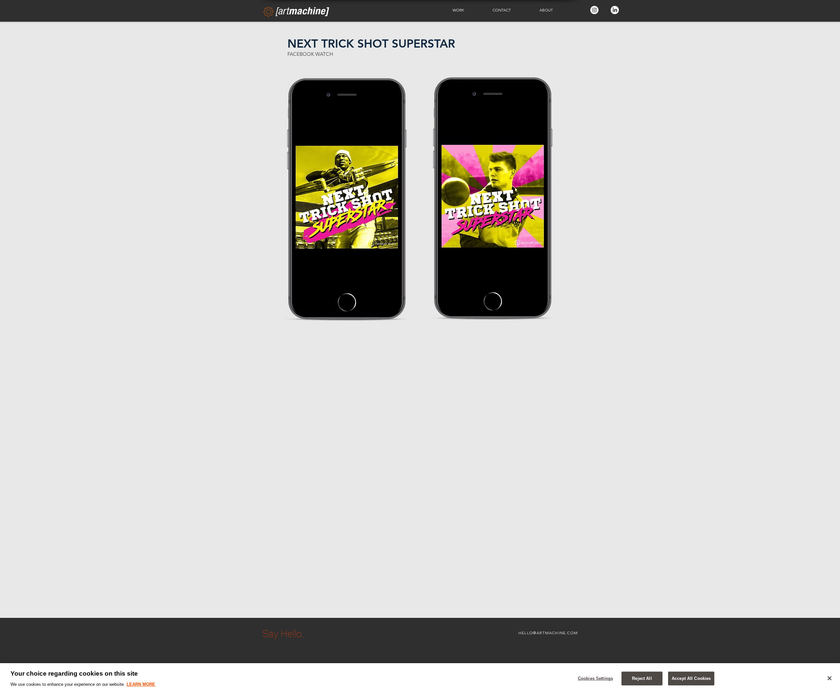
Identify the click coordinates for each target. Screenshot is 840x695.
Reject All (642, 678)
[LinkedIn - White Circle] (615, 10)
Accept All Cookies (691, 678)
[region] (420, 679)
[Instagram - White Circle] (594, 10)
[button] (468, 10)
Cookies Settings (595, 678)
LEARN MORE (141, 684)
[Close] (829, 678)
